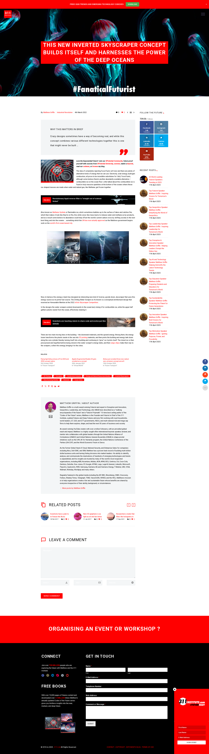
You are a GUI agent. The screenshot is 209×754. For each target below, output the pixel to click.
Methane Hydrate (58, 212)
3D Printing (47, 376)
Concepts (59, 376)
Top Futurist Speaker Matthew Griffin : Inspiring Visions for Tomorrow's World (158, 195)
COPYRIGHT (120, 747)
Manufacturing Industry (51, 380)
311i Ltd (57, 747)
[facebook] (42, 675)
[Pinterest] (49, 386)
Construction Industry (74, 376)
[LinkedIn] (55, 386)
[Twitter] (45, 386)
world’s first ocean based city (61, 223)
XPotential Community (114, 161)
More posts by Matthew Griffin (73, 488)
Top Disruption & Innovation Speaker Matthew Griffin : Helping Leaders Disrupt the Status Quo (158, 245)
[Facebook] (42, 386)
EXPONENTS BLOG (133, 747)
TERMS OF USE (148, 747)
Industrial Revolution (64, 112)
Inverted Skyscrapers (122, 376)
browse (95, 166)
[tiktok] (57, 675)
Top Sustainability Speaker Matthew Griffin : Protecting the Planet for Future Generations (158, 302)
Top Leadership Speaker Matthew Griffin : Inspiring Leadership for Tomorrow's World (158, 228)
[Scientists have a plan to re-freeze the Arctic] (45, 517)
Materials (66, 380)
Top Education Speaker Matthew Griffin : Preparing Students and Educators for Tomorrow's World (158, 284)
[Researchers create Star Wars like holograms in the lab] (111, 517)
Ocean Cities (78, 380)
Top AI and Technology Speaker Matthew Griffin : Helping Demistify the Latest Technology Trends (158, 265)
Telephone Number (94, 686)
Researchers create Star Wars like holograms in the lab (125, 516)
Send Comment (52, 596)
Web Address (91, 695)
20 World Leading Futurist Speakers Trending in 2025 (155, 179)
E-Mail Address (92, 677)
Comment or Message (95, 704)
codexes (86, 166)
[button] (128, 505)
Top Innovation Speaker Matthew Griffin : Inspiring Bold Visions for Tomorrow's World (158, 318)
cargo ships (115, 343)
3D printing (83, 337)
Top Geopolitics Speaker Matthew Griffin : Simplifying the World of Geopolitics (158, 211)
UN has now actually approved (93, 220)
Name (89, 666)
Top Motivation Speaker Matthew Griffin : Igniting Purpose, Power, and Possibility (158, 335)
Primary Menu (203, 14)
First (87, 673)
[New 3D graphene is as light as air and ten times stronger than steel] (78, 517)
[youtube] (67, 675)
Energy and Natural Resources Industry (98, 376)
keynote (130, 164)
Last (129, 673)
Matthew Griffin (49, 112)
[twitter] (62, 675)
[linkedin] (52, 675)
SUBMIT (91, 724)
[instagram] (47, 675)
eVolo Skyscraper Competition (86, 302)
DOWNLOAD (132, 4)
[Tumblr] (52, 386)
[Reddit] (58, 386)
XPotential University (105, 164)
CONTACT (110, 747)
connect (117, 164)
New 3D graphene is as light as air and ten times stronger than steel (92, 516)
